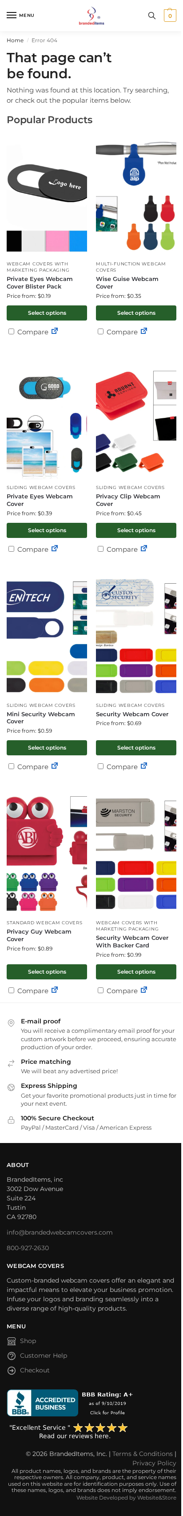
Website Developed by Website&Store (126, 1497)
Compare (32, 332)
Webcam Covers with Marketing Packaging (38, 267)
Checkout (35, 1370)
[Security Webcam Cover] (136, 636)
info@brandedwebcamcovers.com (60, 1232)
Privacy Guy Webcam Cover (39, 935)
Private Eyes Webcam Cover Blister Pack (40, 282)
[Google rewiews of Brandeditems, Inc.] (91, 1431)
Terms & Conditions (142, 1454)
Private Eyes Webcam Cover (40, 500)
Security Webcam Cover (132, 714)
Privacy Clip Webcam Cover (128, 500)
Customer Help (43, 1356)
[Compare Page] (54, 332)
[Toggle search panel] (151, 15)
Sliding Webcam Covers (41, 487)
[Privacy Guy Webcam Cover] (47, 853)
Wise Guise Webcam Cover (127, 282)
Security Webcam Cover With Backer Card (132, 941)
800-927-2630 (28, 1248)
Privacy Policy (154, 1463)
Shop (28, 1341)
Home (15, 40)
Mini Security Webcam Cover (41, 717)
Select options (47, 312)
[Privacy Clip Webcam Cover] (136, 418)
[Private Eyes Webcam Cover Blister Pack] (47, 194)
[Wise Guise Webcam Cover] (136, 194)
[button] (169, 15)
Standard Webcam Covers (44, 923)
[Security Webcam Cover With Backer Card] (136, 853)
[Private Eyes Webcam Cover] (47, 418)
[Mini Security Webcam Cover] (47, 636)
